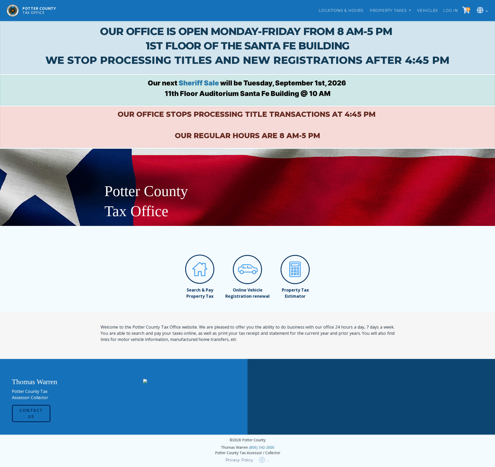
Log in (450, 10)
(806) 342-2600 (261, 447)
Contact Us (31, 413)
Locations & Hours (341, 10)
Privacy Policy (239, 460)
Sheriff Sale (199, 83)
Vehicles (427, 10)
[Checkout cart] (466, 10)
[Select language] (483, 10)
